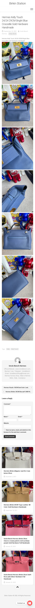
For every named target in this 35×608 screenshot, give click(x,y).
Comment (7, 404)
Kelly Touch (14, 349)
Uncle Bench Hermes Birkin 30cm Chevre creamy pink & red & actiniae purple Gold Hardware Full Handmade (17, 541)
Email (20, 416)
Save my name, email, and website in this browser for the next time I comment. (17, 431)
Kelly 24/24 (12, 34)
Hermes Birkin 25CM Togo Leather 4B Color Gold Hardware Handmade (17, 506)
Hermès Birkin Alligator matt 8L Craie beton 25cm (17, 472)
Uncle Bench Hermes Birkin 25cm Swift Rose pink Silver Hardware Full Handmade (17, 577)
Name (6, 416)
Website (6, 423)
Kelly (8, 349)
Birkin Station (17, 3)
